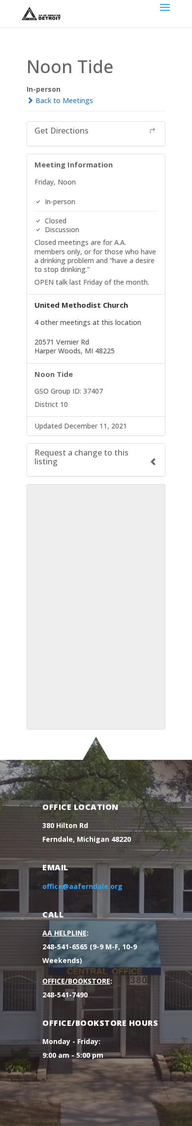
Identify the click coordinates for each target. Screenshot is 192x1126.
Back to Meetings (63, 100)
